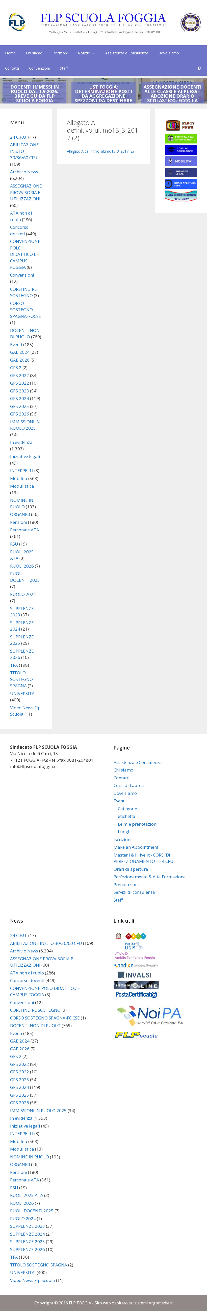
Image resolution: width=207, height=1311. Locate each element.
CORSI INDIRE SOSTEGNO (35, 1010)
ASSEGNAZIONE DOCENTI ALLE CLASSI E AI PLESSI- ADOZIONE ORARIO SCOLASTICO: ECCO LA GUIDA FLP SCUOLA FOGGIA (172, 98)
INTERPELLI (21, 470)
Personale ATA (24, 530)
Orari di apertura (131, 869)
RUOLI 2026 (22, 566)
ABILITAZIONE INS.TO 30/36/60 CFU (46, 943)
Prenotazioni (126, 884)
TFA (14, 665)
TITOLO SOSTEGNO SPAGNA (21, 679)
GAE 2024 (20, 352)
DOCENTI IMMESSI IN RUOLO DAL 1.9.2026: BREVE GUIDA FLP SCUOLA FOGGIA (34, 93)
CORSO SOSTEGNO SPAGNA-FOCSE (25, 309)
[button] (95, 52)
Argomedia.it (161, 1303)
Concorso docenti (27, 980)
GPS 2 (15, 367)
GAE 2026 (20, 360)
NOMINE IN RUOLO (29, 1157)
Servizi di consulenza (134, 892)
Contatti (12, 68)
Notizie (84, 52)
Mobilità (18, 478)
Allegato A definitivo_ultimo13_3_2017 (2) (100, 151)
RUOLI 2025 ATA (26, 1195)
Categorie (127, 808)
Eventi (16, 344)
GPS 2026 (19, 414)
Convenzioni (39, 68)
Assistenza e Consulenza (126, 52)
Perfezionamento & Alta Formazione (150, 877)
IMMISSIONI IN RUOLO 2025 (38, 1110)
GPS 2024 (19, 398)
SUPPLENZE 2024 (27, 1234)
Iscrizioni (60, 52)
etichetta (126, 816)
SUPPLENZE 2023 (27, 1226)
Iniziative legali (25, 456)
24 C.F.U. (18, 137)
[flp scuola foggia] (103, 22)
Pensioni (18, 522)
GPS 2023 (19, 391)
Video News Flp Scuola (32, 1280)
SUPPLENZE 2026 (27, 1249)
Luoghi (125, 832)
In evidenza (21, 442)
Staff (64, 68)
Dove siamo (168, 52)
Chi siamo (34, 52)
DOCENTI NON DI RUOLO (35, 1025)
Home (10, 52)
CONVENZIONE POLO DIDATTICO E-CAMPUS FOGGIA (25, 254)
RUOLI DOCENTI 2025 (32, 1211)
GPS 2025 (19, 406)
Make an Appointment (136, 847)
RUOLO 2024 (23, 594)
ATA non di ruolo (27, 973)
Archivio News (24, 172)
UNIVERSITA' (23, 693)
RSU (14, 544)
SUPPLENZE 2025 (27, 1241)
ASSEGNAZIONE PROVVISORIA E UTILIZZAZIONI (26, 192)
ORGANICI (20, 514)
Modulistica (22, 486)
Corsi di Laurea (129, 785)
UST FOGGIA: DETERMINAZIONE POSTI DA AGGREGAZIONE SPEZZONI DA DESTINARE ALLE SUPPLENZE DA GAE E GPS (103, 98)
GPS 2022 (19, 375)
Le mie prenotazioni (138, 824)
